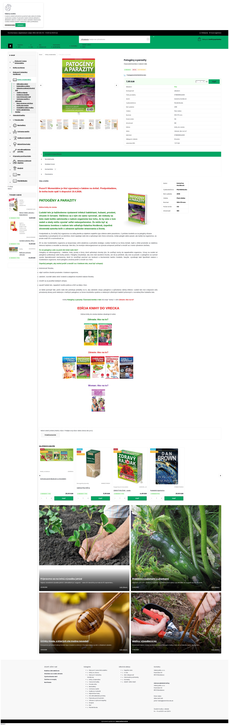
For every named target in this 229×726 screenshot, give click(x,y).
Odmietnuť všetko (10, 25)
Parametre (49, 174)
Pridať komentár (50, 435)
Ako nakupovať (42, 46)
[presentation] (41, 85)
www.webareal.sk (122, 721)
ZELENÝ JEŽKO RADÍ (86, 46)
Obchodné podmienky (56, 46)
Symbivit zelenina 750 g (26, 241)
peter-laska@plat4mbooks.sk (163, 701)
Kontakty (74, 46)
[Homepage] (10, 46)
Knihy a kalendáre (50, 54)
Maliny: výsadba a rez (144, 641)
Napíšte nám (20, 46)
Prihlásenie (204, 33)
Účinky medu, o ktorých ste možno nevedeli (65, 641)
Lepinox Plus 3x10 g (83, 488)
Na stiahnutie (49, 159)
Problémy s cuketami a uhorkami (150, 578)
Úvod (40, 54)
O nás (31, 46)
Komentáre (50, 169)
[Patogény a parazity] (78, 85)
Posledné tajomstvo (157, 490)
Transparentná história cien (136, 75)
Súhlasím (20, 25)
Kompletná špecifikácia (53, 154)
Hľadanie (85, 39)
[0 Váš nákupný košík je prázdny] (209, 39)
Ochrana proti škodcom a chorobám (53, 479)
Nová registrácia (216, 33)
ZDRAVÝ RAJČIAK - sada (122, 490)
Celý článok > (124, 587)
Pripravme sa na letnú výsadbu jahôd (61, 578)
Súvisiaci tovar (50, 164)
